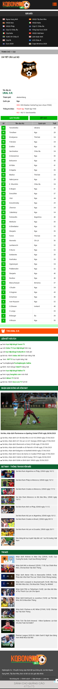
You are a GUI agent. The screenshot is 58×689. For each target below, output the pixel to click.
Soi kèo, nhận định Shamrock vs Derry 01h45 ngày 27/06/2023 (25, 444)
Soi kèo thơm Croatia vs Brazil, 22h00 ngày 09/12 (34, 519)
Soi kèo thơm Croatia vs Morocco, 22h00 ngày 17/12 (35, 489)
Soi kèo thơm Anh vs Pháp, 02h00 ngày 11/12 (33, 507)
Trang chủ (5, 52)
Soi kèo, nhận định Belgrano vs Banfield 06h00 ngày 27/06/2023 (26, 451)
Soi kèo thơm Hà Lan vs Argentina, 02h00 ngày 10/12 (35, 516)
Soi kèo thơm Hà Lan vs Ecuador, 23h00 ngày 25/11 (35, 529)
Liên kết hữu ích (8, 339)
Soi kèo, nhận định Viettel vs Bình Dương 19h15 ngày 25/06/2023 (26, 457)
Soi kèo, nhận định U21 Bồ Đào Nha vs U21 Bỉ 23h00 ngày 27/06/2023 (28, 438)
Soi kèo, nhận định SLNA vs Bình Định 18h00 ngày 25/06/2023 (25, 460)
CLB (14, 52)
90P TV (9, 359)
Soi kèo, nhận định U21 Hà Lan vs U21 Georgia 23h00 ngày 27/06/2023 (28, 441)
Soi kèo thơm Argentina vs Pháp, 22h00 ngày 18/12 (35, 471)
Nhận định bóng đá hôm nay (14, 388)
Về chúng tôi (14, 679)
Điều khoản (37, 679)
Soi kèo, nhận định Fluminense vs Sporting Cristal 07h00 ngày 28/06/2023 (28, 433)
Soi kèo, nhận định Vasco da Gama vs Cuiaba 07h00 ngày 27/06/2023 (28, 454)
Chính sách (25, 679)
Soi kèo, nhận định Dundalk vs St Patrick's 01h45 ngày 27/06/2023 (27, 447)
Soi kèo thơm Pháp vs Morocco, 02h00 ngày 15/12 (34, 480)
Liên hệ (46, 679)
